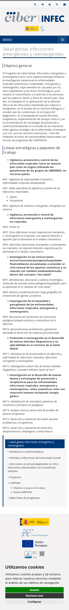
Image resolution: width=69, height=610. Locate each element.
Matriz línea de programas (25, 497)
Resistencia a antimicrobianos (27, 451)
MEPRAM (15, 483)
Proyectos (15, 477)
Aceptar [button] (34, 589)
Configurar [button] (34, 601)
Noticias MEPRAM (22, 492)
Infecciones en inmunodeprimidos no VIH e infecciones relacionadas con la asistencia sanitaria (33, 467)
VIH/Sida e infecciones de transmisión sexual (35, 457)
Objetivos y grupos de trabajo (29, 487)
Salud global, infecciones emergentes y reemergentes (31, 443)
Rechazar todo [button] (34, 595)
